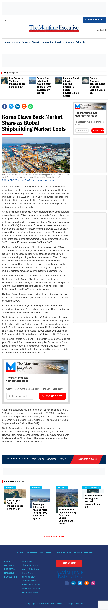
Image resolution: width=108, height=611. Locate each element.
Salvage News (29, 577)
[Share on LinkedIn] (17, 106)
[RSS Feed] (86, 583)
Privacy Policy (74, 552)
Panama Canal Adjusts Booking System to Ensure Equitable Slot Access (71, 87)
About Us (20, 552)
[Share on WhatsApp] (30, 106)
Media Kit (101, 30)
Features (15, 42)
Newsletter (48, 42)
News (7, 561)
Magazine (36, 42)
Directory (69, 42)
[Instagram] (93, 583)
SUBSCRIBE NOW (94, 19)
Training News (29, 580)
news (7, 42)
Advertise (59, 42)
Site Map (88, 552)
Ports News (27, 573)
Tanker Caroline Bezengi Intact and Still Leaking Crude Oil (93, 501)
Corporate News (30, 592)
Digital (41, 459)
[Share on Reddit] (24, 106)
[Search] (4, 20)
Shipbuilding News (31, 565)
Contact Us (59, 552)
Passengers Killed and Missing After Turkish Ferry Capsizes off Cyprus (40, 511)
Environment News (31, 588)
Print (33, 459)
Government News (31, 584)
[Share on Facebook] (4, 106)
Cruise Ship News (30, 569)
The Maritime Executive (47, 180)
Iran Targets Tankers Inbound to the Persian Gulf (15, 504)
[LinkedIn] (73, 583)
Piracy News (28, 561)
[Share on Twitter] (11, 106)
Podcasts (25, 42)
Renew (62, 459)
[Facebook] (67, 583)
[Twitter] (80, 583)
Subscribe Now (52, 396)
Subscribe (81, 42)
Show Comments (54, 536)
